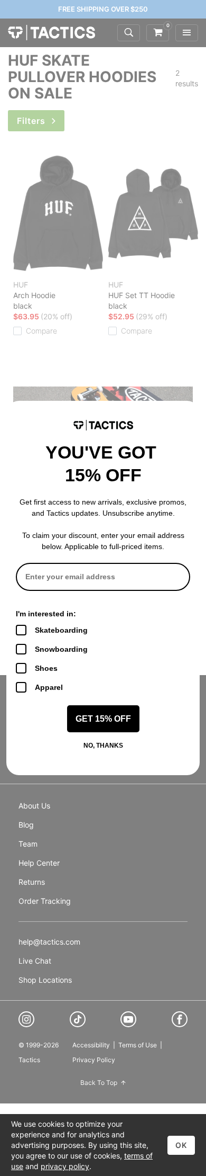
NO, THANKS (103, 745)
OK (181, 1145)
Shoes (46, 668)
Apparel (49, 687)
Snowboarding (61, 649)
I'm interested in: (46, 613)
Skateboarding (61, 630)
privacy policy (65, 1166)
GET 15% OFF (103, 718)
